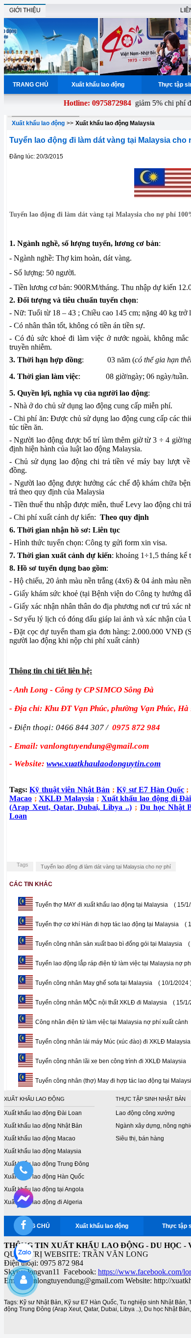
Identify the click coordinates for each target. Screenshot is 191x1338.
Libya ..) (130, 1309)
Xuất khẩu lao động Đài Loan (43, 1113)
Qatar (91, 1309)
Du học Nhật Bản (167, 1309)
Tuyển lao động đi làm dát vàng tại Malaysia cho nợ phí (106, 867)
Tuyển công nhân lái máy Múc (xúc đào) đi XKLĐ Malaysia (113, 1041)
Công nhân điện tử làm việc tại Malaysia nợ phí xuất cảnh (111, 1022)
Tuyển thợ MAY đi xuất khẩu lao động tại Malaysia (101, 904)
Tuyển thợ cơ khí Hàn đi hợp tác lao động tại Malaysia (107, 924)
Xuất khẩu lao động (99, 84)
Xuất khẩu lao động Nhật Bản (43, 1125)
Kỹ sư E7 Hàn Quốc (90, 1302)
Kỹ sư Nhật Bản (40, 1302)
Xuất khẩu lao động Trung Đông (46, 1163)
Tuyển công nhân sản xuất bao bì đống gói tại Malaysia (108, 943)
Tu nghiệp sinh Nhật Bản (152, 1302)
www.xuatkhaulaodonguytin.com (104, 763)
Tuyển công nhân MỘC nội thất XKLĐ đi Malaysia (101, 1002)
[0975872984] (23, 1170)
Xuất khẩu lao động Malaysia (115, 123)
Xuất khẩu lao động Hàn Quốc (44, 1176)
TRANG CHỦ (30, 84)
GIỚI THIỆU (25, 10)
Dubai (109, 1309)
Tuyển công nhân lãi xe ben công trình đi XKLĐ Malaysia (110, 1061)
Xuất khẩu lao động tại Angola (44, 1189)
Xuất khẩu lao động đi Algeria (43, 1202)
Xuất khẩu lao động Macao (39, 1138)
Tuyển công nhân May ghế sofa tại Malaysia (93, 983)
